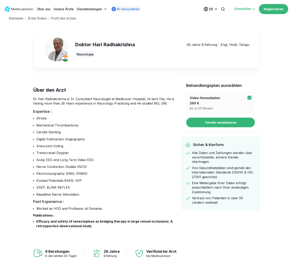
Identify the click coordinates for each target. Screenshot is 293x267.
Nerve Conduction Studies (56, 167)
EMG (70, 173)
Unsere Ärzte (64, 9)
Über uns (43, 9)
